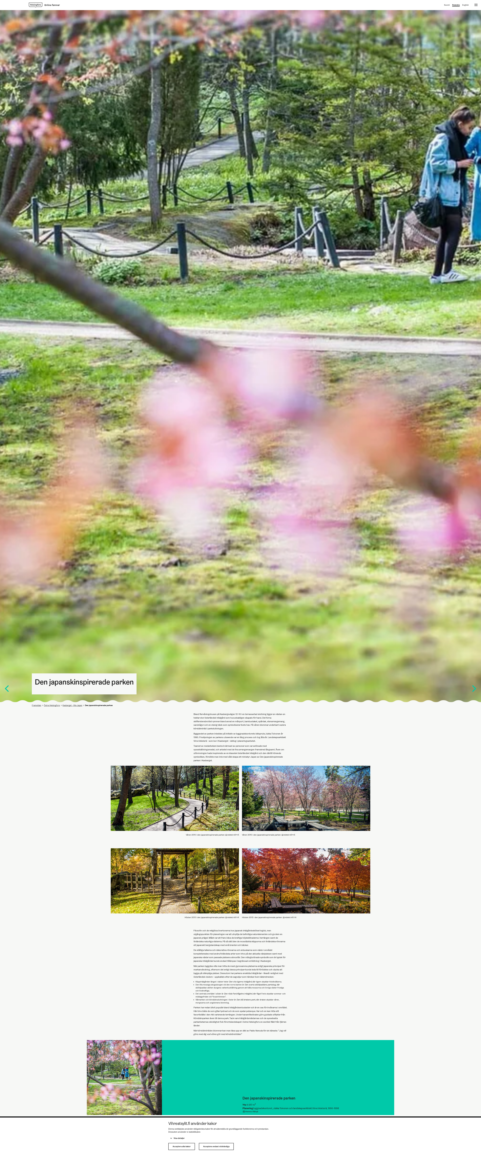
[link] (35, 5)
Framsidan (36, 705)
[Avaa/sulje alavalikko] (476, 5)
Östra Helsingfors (52, 705)
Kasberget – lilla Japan (72, 705)
